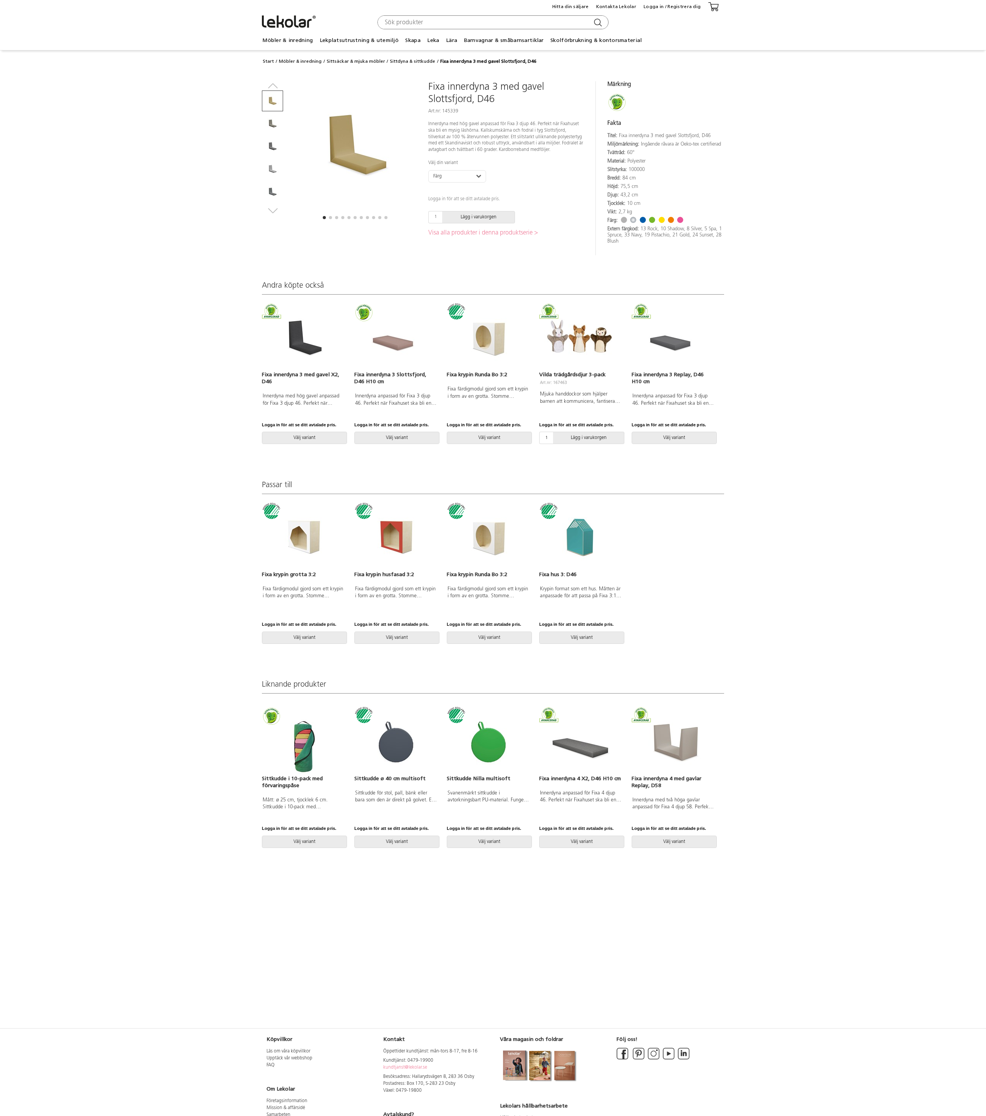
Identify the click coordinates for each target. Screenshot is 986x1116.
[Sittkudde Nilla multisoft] (488, 742)
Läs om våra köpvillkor (288, 1051)
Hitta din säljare (570, 6)
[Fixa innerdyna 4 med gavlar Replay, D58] (673, 742)
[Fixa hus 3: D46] (580, 537)
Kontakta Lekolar (616, 6)
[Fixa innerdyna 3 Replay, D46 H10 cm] (673, 338)
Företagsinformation (287, 1101)
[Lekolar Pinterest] (638, 1058)
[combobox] (492, 22)
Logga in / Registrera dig (672, 6)
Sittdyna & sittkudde (412, 61)
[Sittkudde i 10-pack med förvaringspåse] (303, 742)
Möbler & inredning (300, 61)
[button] (324, 217)
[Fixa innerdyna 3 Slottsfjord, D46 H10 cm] (396, 338)
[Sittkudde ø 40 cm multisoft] (396, 742)
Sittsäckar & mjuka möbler (356, 61)
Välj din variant (443, 163)
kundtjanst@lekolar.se (405, 1067)
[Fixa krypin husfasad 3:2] (396, 537)
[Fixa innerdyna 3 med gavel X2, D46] (303, 338)
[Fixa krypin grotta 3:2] (303, 537)
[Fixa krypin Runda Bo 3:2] (488, 338)
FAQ (271, 1065)
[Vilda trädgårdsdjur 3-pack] (580, 338)
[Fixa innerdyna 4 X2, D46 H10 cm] (580, 742)
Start (268, 61)
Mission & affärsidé (286, 1108)
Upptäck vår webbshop (289, 1058)
